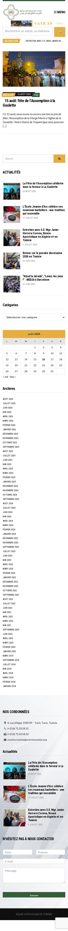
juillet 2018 (9, 664)
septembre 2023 (11, 547)
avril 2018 (8, 673)
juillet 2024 (9, 507)
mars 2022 (8, 621)
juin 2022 (7, 607)
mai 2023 (7, 560)
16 (43, 359)
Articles (8, 95)
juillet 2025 (9, 455)
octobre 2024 (10, 494)
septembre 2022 (11, 594)
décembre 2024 (10, 486)
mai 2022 (7, 612)
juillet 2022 (9, 603)
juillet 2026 (9, 403)
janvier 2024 (9, 533)
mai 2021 (7, 625)
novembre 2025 (10, 438)
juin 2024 (7, 512)
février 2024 (9, 529)
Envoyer (34, 895)
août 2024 (8, 503)
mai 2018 (7, 668)
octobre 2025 (10, 442)
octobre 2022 (10, 590)
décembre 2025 (10, 433)
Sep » (13, 376)
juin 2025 (7, 460)
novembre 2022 (10, 586)
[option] (44, 42)
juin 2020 (7, 634)
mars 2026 (8, 420)
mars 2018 (8, 677)
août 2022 (8, 599)
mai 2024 (7, 516)
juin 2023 (7, 555)
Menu (61, 12)
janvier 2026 (9, 429)
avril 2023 (8, 564)
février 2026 (9, 425)
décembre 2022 (10, 581)
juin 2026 (7, 407)
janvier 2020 (9, 651)
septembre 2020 (11, 629)
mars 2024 (8, 525)
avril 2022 (8, 616)
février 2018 (9, 681)
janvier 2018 (9, 686)
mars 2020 (8, 642)
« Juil (5, 376)
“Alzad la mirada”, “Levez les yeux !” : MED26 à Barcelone (43, 277)
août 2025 (8, 451)
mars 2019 (8, 655)
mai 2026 (7, 412)
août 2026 (8, 399)
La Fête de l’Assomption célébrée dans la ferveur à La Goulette (43, 185)
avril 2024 (8, 520)
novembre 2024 (10, 490)
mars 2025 (8, 473)
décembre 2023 (10, 538)
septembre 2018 (11, 660)
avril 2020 (8, 638)
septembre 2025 (11, 446)
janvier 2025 (9, 481)
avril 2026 (8, 416)
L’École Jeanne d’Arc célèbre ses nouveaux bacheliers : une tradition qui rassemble (44, 210)
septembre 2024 (11, 499)
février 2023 (9, 573)
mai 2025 (7, 464)
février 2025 (9, 477)
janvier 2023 (9, 577)
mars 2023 (8, 568)
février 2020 (9, 647)
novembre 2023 (10, 542)
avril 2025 (8, 468)
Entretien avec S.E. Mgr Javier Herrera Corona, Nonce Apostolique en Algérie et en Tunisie (41, 235)
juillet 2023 (9, 551)
